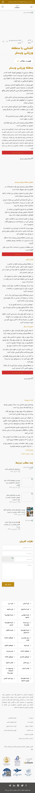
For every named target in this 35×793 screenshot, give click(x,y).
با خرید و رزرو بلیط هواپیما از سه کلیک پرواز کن (20, 2)
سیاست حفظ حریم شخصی (25, 738)
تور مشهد (17, 254)
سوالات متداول (29, 726)
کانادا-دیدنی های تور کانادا (15, 41)
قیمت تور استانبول (11, 726)
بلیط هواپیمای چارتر (17, 152)
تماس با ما (30, 722)
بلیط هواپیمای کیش (17, 372)
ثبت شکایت (30, 730)
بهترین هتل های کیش (10, 730)
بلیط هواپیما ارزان (11, 722)
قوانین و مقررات (28, 734)
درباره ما (31, 718)
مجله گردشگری (12, 718)
